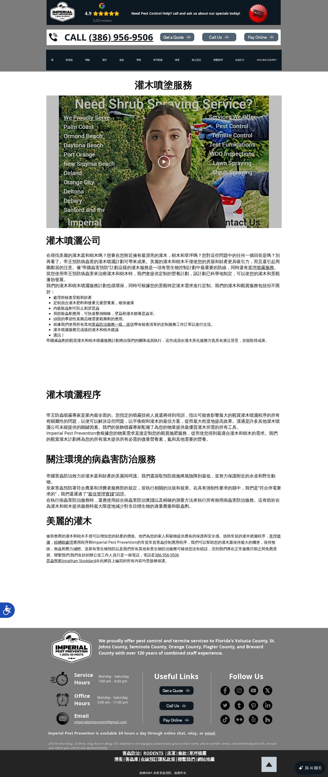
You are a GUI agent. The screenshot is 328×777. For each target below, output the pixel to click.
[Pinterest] (253, 705)
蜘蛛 (107, 313)
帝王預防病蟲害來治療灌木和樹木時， (100, 273)
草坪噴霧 (198, 753)
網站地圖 (206, 759)
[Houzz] (267, 719)
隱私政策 (166, 759)
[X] (267, 690)
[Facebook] (225, 690)
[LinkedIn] (267, 705)
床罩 (171, 753)
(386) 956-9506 (121, 37)
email (210, 733)
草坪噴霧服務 (261, 267)
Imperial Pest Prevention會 (73, 433)
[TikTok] (225, 719)
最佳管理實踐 (101, 494)
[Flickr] (239, 719)
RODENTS (153, 753)
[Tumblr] (239, 705)
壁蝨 (118, 313)
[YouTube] (253, 690)
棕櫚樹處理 (63, 542)
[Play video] (164, 162)
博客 (118, 759)
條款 (182, 753)
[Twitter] (225, 705)
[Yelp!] (253, 719)
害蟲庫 (131, 759)
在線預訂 (149, 759)
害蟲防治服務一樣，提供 (113, 324)
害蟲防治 (131, 753)
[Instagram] (239, 690)
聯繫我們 (186, 759)
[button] (267, 60)
